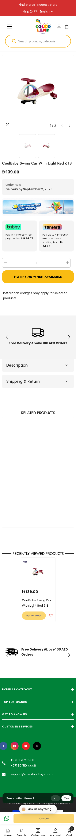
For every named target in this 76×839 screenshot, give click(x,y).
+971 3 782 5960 (22, 760)
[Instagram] (15, 746)
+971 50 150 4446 (23, 766)
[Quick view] (25, 562)
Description (17, 365)
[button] (62, 126)
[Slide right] (69, 337)
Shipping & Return (23, 381)
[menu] (9, 26)
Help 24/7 (30, 11)
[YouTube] (26, 746)
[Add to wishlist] (51, 616)
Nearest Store (47, 5)
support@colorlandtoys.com (32, 774)
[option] (38, 92)
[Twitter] (37, 746)
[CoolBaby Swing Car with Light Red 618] (38, 572)
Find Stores (27, 5)
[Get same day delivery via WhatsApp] (38, 207)
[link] (38, 337)
